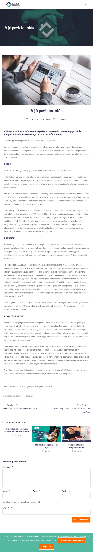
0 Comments (61, 119)
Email (36, 491)
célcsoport (11, 396)
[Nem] (90, 542)
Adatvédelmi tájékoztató (72, 540)
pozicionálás (29, 396)
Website (66, 491)
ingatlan (19, 396)
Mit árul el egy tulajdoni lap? (46, 446)
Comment (7, 467)
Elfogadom (46, 547)
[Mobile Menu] (86, 4)
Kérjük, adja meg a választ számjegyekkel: (21, 502)
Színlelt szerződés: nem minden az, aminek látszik (16, 430)
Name (6, 491)
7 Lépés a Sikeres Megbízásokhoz (76, 446)
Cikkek (47, 119)
